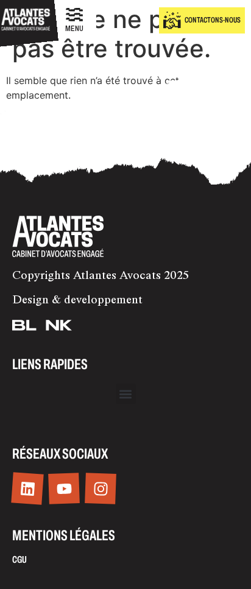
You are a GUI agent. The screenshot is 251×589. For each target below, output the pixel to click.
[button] (126, 394)
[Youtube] (64, 488)
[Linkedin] (27, 489)
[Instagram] (100, 488)
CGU (19, 559)
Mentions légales (63, 535)
